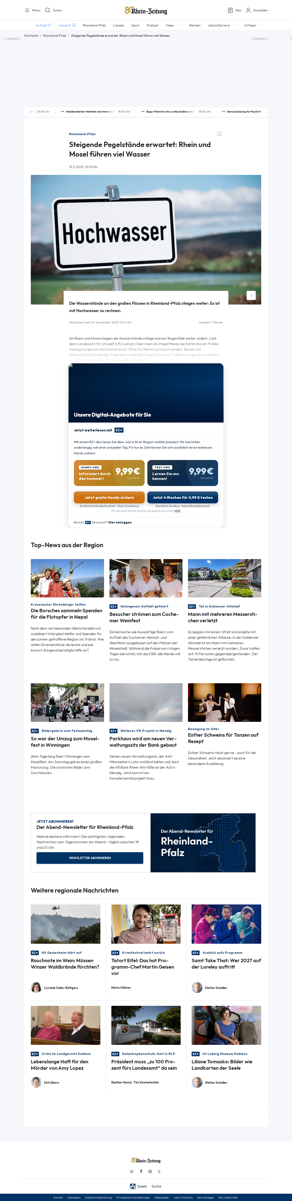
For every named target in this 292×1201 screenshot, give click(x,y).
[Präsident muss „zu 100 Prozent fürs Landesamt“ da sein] (146, 1024)
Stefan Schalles (216, 988)
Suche (57, 10)
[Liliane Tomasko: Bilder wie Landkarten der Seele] (226, 1024)
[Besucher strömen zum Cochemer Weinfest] (146, 578)
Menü (35, 10)
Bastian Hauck (121, 1082)
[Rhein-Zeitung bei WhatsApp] (132, 1171)
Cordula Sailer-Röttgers (61, 988)
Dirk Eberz (51, 1082)
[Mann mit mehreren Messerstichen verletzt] (224, 578)
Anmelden (260, 10)
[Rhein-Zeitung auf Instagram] (150, 1171)
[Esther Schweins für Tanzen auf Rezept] (224, 702)
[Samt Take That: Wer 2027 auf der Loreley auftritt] (226, 923)
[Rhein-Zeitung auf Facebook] (141, 1171)
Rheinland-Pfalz (54, 36)
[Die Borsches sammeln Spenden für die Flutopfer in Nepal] (67, 578)
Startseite (31, 36)
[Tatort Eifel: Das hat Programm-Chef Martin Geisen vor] (146, 923)
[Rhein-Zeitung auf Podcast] (159, 1171)
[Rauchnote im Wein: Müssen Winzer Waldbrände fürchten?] (65, 923)
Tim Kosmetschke (146, 1082)
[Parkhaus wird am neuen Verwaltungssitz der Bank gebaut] (146, 702)
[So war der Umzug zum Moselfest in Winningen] (67, 702)
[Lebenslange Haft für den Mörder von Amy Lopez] (65, 1024)
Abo (238, 10)
